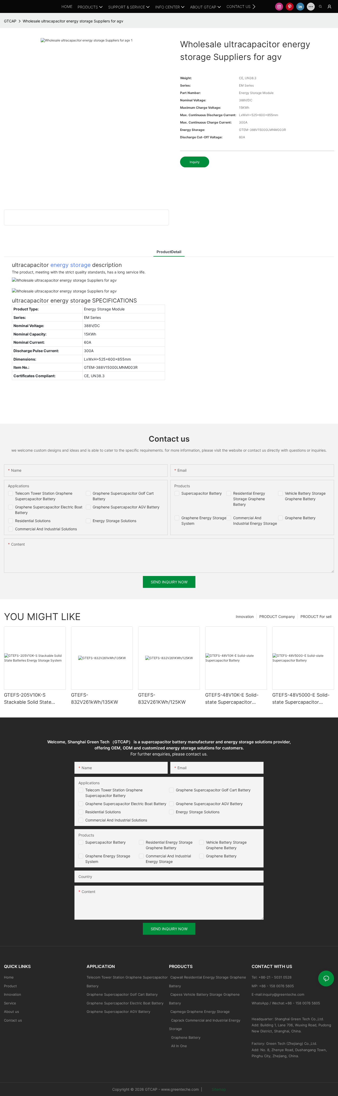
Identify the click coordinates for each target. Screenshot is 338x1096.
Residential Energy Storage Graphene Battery (249, 499)
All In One (179, 1046)
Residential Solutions (32, 520)
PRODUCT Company (277, 616)
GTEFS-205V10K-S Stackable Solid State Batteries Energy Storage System (32, 699)
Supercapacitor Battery (201, 493)
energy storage (70, 265)
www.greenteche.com (180, 1089)
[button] (253, 6)
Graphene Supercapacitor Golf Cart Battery (213, 790)
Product (10, 986)
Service (10, 1003)
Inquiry (195, 162)
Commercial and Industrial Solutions (116, 820)
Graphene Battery (300, 518)
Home (9, 977)
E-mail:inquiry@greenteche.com (278, 994)
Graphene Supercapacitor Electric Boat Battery (125, 803)
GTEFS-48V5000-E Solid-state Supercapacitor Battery (301, 699)
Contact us (13, 1020)
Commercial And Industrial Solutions (46, 529)
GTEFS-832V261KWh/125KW (162, 698)
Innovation (245, 616)
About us (11, 1011)
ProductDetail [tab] (169, 251)
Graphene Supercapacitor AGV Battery (126, 507)
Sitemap (218, 1089)
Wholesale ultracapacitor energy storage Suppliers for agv (73, 21)
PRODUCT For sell (316, 616)
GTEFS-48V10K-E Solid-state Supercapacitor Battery (232, 699)
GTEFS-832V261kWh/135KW (94, 698)
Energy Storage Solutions (114, 520)
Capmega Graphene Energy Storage (200, 1011)
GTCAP (10, 21)
